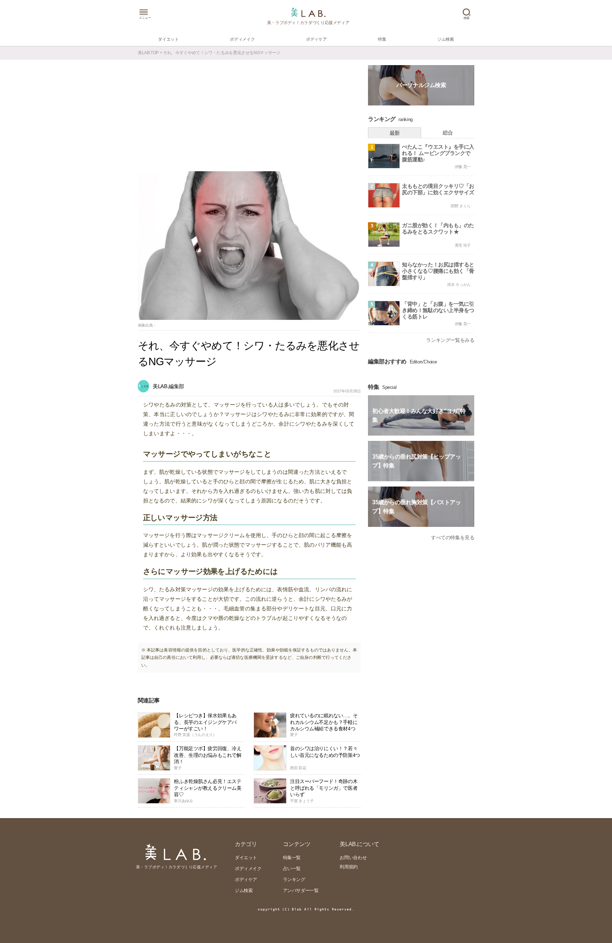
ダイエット (246, 857)
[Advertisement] (249, 118)
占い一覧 (292, 868)
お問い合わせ (353, 857)
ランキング (294, 879)
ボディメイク (248, 868)
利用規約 (348, 866)
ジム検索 (244, 890)
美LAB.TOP (148, 52)
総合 (448, 133)
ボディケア (246, 879)
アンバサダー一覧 (301, 890)
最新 (395, 133)
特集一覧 (292, 857)
